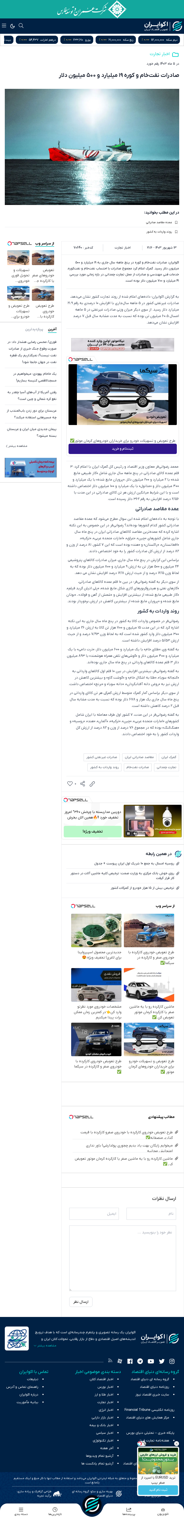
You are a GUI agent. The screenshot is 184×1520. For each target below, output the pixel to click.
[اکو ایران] (163, 26)
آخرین (52, 329)
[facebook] (129, 1362)
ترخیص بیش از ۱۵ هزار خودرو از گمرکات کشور (142, 888)
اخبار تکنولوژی (103, 1440)
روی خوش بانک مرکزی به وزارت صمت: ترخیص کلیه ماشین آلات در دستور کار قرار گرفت (122, 875)
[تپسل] (70, 359)
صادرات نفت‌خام (137, 767)
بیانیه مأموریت (27, 1402)
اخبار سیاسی (104, 1433)
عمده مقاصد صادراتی (159, 222)
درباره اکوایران (28, 1394)
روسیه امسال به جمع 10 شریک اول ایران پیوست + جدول (134, 863)
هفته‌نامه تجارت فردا (154, 1440)
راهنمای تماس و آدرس (22, 1387)
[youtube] (151, 1362)
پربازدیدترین (34, 329)
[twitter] (162, 1362)
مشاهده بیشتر (17, 446)
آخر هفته (106, 1448)
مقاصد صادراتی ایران (139, 757)
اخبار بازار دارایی (102, 1417)
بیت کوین (48, 40)
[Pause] (128, 833)
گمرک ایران (168, 757)
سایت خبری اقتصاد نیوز (152, 1394)
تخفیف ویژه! (93, 831)
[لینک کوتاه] (92, 784)
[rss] (110, 1362)
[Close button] (176, 1443)
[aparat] (120, 1362)
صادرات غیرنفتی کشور (101, 757)
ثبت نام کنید (158, 1490)
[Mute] (135, 833)
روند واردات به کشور (159, 232)
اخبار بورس (105, 1387)
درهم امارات (92, 40)
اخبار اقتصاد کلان (101, 1379)
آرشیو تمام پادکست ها (97, 1463)
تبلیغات (32, 1379)
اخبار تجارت (160, 54)
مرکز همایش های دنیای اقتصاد (147, 1417)
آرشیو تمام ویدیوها (99, 1456)
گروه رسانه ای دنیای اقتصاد (150, 1379)
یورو (132, 40)
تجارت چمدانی (166, 767)
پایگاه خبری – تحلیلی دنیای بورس (150, 1433)
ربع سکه (172, 40)
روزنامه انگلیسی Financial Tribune (149, 1410)
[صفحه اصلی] (92, 1504)
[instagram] (171, 1362)
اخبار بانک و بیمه (101, 1425)
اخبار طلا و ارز (103, 1394)
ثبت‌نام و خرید (122, 448)
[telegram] (140, 1362)
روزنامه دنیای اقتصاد (154, 1387)
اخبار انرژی (106, 1410)
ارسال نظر (80, 1301)
